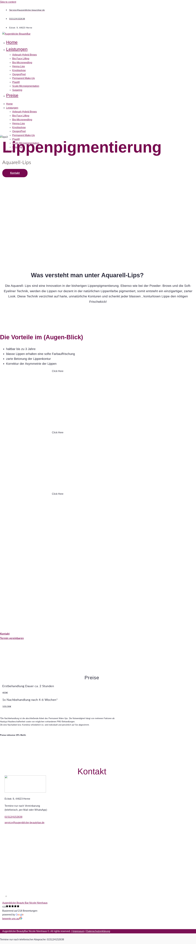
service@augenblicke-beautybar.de (25, 822)
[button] (72, 49)
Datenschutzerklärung (98, 931)
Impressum (78, 931)
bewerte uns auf (11, 918)
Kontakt (15, 173)
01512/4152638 (13, 817)
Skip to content (8, 2)
